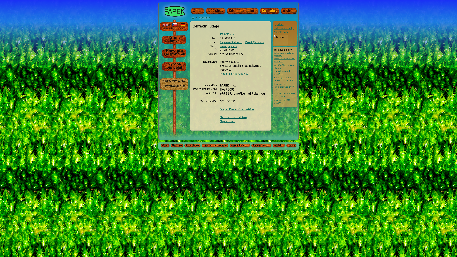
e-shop (289, 11)
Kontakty (270, 11)
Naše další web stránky (233, 117)
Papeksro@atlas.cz (231, 42)
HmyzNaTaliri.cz (174, 86)
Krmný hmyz (174, 39)
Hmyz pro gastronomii (174, 53)
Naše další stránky (284, 28)
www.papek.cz (228, 46)
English (165, 26)
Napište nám (281, 32)
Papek (177, 5)
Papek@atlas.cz (254, 42)
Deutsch (183, 26)
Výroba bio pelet (174, 66)
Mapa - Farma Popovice (234, 73)
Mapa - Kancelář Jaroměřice (237, 109)
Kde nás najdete (243, 11)
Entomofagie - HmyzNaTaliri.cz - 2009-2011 (284, 87)
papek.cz (278, 24)
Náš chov (216, 11)
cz (193, 17)
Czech (174, 26)
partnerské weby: (174, 81)
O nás (197, 11)
